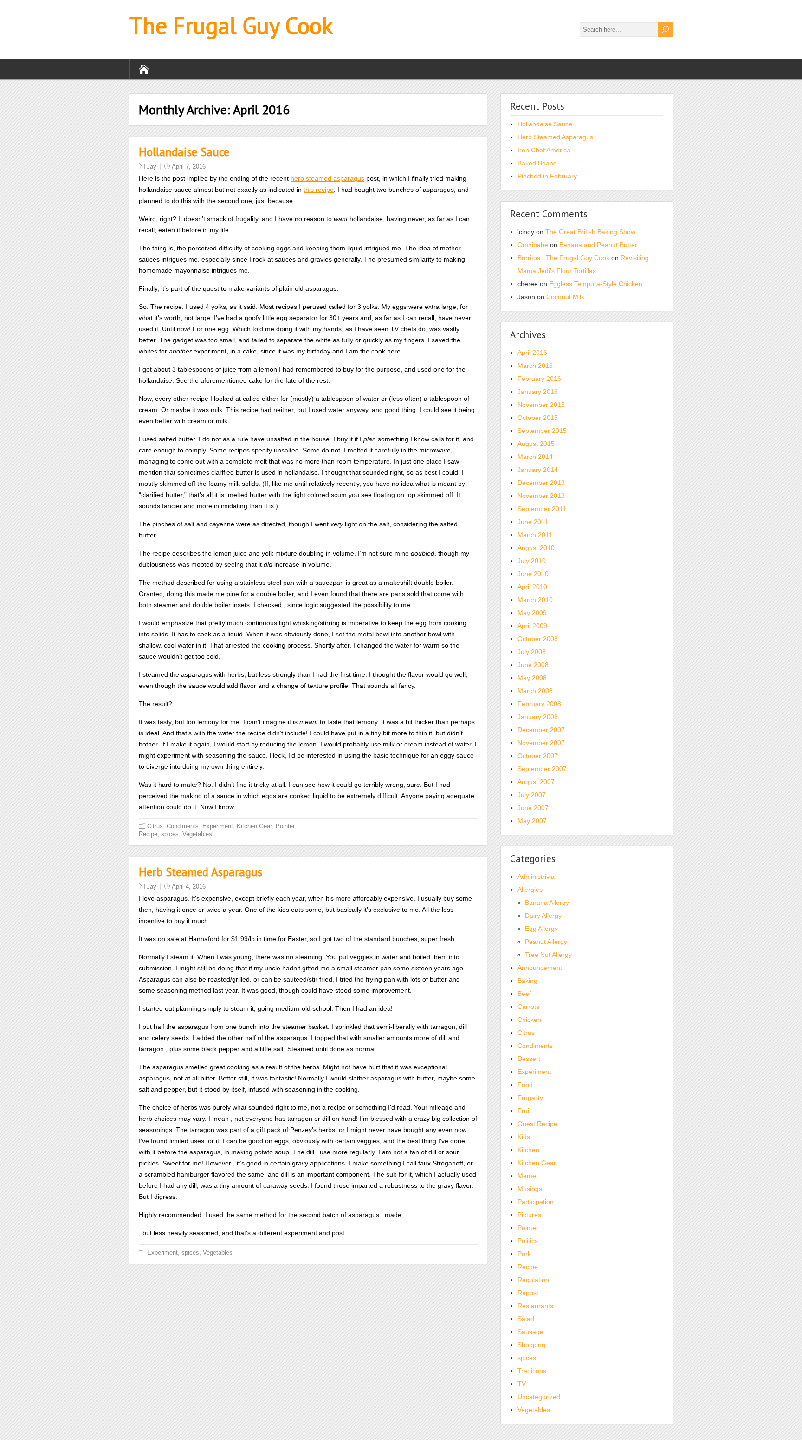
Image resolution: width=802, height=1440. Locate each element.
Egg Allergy (541, 928)
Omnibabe (532, 245)
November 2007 (541, 742)
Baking (527, 980)
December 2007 (541, 729)
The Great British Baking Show (590, 232)
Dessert (528, 1058)
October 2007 (537, 755)
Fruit (524, 1110)
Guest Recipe (537, 1123)
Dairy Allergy (543, 915)
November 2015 (541, 404)
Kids (523, 1136)
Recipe (148, 834)
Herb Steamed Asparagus (200, 871)
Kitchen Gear (254, 826)
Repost (527, 1292)
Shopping (531, 1344)
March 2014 (535, 456)
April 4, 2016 (189, 886)
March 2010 (535, 599)
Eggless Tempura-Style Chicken (595, 284)
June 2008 (533, 664)
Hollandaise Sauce (184, 151)
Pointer (285, 826)
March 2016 (535, 365)
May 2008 (532, 677)
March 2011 (534, 534)
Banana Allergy (547, 902)
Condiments (183, 826)
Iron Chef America (543, 150)
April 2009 (532, 625)
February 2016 (539, 378)
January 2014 (537, 469)
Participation (535, 1201)
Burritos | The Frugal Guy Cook (563, 258)
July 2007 (531, 795)
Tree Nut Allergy (548, 954)
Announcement (539, 967)
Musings (529, 1188)
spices (170, 834)
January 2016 (537, 391)
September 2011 (541, 508)
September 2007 (542, 768)
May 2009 (532, 612)
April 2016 (532, 352)
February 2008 (539, 703)
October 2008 (537, 638)
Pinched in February (547, 176)
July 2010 (531, 560)
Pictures (529, 1214)
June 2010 (533, 573)
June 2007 (533, 808)
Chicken (529, 1019)
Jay (151, 166)
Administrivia (536, 876)
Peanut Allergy (546, 941)
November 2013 (541, 495)
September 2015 (542, 430)
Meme (526, 1175)
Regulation (533, 1279)
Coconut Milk (565, 297)
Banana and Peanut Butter (598, 245)
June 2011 (532, 521)
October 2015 (537, 417)
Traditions (531, 1371)
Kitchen (528, 1149)
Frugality (530, 1097)
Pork (524, 1253)
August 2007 (536, 781)
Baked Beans (536, 163)
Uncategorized (538, 1397)
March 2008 (535, 690)
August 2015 (536, 443)
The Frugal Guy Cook (231, 25)
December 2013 (541, 482)
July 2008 (531, 651)
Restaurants (535, 1305)
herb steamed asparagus (327, 178)
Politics (527, 1240)
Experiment (217, 826)
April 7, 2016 (189, 166)
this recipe (319, 189)
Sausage (530, 1331)
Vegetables (197, 834)
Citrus (155, 826)
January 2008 (537, 716)
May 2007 (532, 821)
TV (521, 1384)
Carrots (528, 1006)
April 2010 (532, 586)
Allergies (530, 889)
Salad (525, 1318)
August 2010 (536, 547)
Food (525, 1084)
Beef (524, 993)
